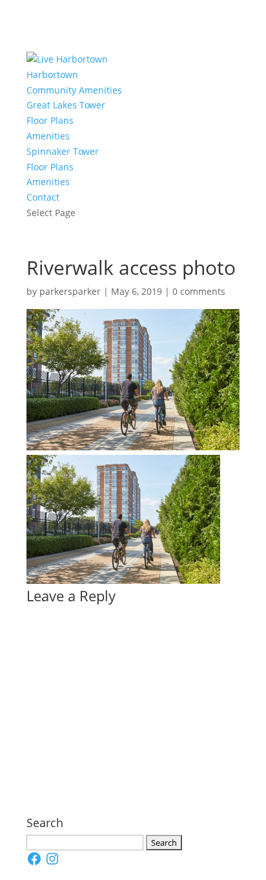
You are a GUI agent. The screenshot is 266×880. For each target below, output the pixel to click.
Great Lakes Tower (65, 105)
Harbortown (52, 74)
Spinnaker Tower (62, 151)
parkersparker (70, 291)
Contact (42, 197)
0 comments (198, 291)
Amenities (48, 136)
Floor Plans (50, 120)
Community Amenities (74, 90)
